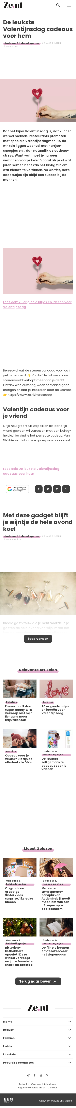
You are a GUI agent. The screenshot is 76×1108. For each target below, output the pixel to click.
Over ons (36, 1084)
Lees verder (38, 638)
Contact (52, 1087)
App (66, 489)
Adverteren (50, 1084)
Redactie (24, 1084)
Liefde (7, 1046)
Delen (39, 489)
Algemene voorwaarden (31, 1087)
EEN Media (66, 1100)
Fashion (9, 1038)
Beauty (8, 1030)
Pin (57, 489)
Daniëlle (16, 539)
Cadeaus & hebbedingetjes (21, 43)
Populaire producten (18, 1063)
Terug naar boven (35, 981)
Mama (7, 1022)
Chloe (15, 46)
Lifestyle (9, 1054)
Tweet (48, 489)
